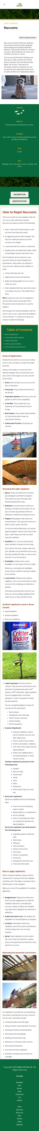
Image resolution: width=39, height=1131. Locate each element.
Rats (19, 1116)
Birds (19, 1091)
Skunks (19, 1119)
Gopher (19, 1100)
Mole (19, 1107)
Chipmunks (20, 1094)
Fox (19, 1097)
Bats (19, 1085)
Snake (19, 1122)
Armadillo (19, 1082)
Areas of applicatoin (11, 334)
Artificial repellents (11, 341)
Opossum (19, 1110)
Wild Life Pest (23, 1067)
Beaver (19, 1088)
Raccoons (19, 1113)
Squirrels (19, 1125)
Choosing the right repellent (14, 337)
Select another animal (27, 38)
